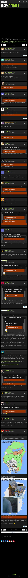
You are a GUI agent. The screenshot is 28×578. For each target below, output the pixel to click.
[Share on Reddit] (10, 541)
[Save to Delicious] (8, 541)
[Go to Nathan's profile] (2, 251)
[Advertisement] (14, 22)
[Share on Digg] (6, 541)
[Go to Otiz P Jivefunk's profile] (2, 49)
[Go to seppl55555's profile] (4, 260)
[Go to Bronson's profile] (2, 283)
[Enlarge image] (7, 413)
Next (24, 529)
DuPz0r (3, 39)
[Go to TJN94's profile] (2, 109)
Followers (13, 532)
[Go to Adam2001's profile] (2, 60)
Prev (4, 529)
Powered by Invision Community (14, 576)
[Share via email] (12, 541)
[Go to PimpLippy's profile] (2, 143)
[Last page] (26, 45)
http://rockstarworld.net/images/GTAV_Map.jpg (10, 364)
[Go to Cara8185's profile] (2, 83)
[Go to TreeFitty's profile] (2, 199)
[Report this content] (24, 49)
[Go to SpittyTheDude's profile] (2, 160)
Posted (10, 49)
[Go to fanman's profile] (2, 352)
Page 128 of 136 (14, 45)
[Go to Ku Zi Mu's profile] (2, 371)
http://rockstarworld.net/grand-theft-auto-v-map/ (10, 361)
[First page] (1, 45)
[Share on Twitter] (1, 541)
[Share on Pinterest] (14, 541)
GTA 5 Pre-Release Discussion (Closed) (20, 39)
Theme (13, 574)
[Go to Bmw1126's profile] (2, 94)
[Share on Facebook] (3, 541)
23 (26, 532)
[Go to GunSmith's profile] (2, 419)
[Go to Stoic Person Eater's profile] (2, 123)
